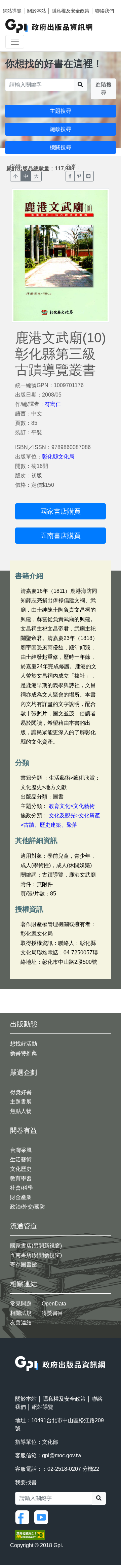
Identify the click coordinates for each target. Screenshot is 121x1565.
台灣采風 (21, 1150)
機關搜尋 (60, 147)
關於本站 (36, 10)
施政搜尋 (60, 129)
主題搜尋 (60, 111)
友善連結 (21, 1322)
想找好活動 (23, 1044)
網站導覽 (12, 10)
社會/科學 (21, 1188)
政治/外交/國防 (27, 1207)
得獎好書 (21, 1092)
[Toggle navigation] (14, 41)
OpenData (54, 1303)
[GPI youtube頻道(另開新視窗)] (42, 1517)
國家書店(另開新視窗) (36, 1246)
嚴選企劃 (23, 1072)
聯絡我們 (104, 10)
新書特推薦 (23, 1053)
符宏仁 (53, 404)
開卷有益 (23, 1130)
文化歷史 (21, 1169)
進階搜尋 (103, 89)
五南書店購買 (60, 535)
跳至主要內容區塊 (19, 3)
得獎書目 (52, 1313)
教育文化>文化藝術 (72, 806)
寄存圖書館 (23, 1264)
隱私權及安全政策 (70, 10)
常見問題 (21, 1303)
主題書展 (21, 1101)
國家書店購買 (60, 511)
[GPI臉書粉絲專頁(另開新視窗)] (24, 1517)
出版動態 (23, 1024)
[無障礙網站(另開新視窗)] (30, 1534)
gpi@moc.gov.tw (61, 1455)
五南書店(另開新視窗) (36, 1255)
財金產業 (21, 1197)
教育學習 (21, 1178)
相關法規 (21, 1313)
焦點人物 (21, 1111)
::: (17, 1352)
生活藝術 (21, 1159)
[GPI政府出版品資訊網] (49, 26)
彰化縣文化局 (58, 457)
